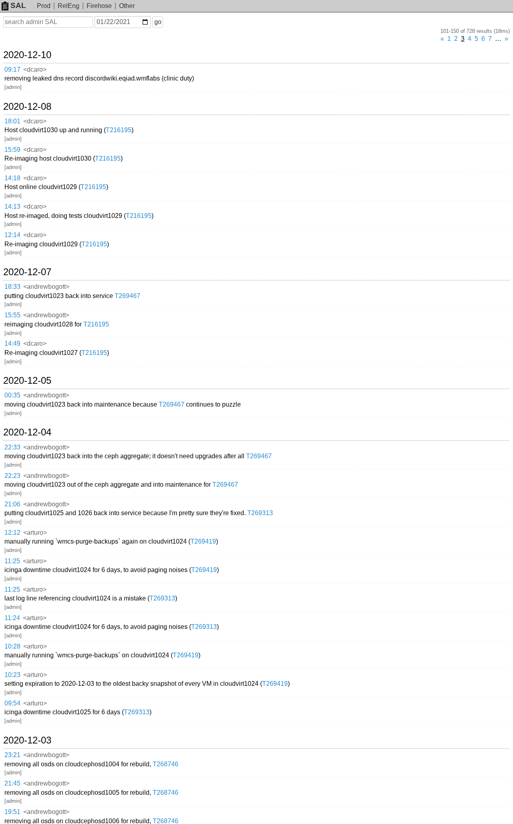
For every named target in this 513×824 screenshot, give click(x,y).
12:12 (12, 532)
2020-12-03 (27, 740)
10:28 (12, 646)
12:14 (12, 235)
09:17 (12, 69)
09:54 (12, 703)
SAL (18, 5)
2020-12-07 (27, 272)
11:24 (12, 617)
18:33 (12, 286)
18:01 (12, 121)
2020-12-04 (27, 432)
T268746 (165, 764)
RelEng (68, 5)
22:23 (12, 475)
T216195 (118, 130)
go (158, 21)
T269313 (260, 513)
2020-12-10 (27, 55)
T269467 (127, 295)
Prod (43, 5)
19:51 (12, 811)
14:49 (12, 343)
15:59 (12, 149)
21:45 (12, 783)
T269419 (203, 541)
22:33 (12, 447)
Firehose (99, 5)
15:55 (12, 315)
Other (127, 5)
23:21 (12, 754)
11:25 (12, 561)
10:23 (12, 674)
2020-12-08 (27, 106)
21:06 (12, 504)
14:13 (12, 206)
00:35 (12, 395)
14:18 (12, 178)
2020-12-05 (27, 380)
